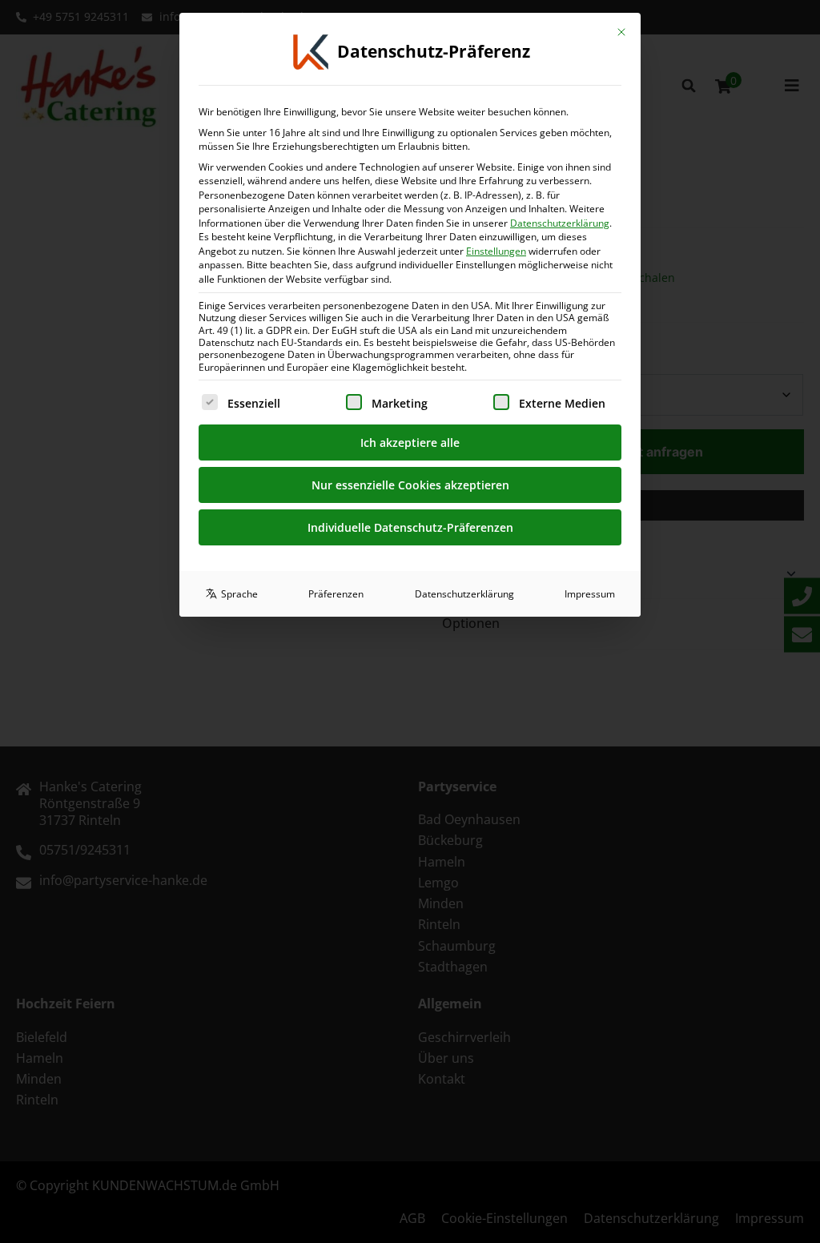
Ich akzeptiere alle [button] (410, 442)
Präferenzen (336, 594)
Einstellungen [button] (496, 251)
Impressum (590, 594)
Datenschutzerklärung (559, 223)
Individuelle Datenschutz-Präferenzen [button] (410, 527)
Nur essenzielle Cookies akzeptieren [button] (410, 485)
